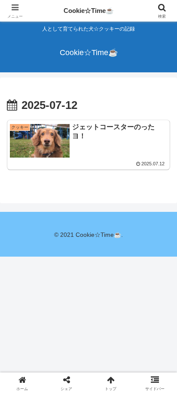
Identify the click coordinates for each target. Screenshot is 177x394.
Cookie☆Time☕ (89, 10)
